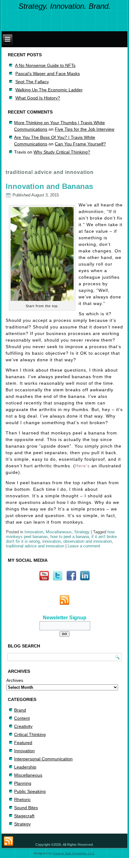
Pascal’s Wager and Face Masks (47, 73)
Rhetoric (22, 799)
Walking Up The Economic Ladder (49, 89)
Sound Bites (26, 807)
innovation (51, 541)
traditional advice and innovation (35, 546)
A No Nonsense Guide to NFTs (45, 65)
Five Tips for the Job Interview (84, 129)
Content (22, 718)
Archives (14, 680)
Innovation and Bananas (49, 186)
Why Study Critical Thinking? (62, 152)
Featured (23, 742)
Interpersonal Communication (43, 758)
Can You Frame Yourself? (80, 143)
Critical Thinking (30, 734)
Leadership (25, 766)
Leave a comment (84, 546)
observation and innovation (87, 541)
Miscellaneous (59, 532)
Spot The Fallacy (32, 81)
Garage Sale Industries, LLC (73, 853)
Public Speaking (30, 791)
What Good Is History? (37, 97)
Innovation (33, 532)
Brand (20, 710)
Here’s (82, 465)
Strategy (82, 532)
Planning (22, 783)
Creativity (23, 726)
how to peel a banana (69, 536)
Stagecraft (24, 815)
